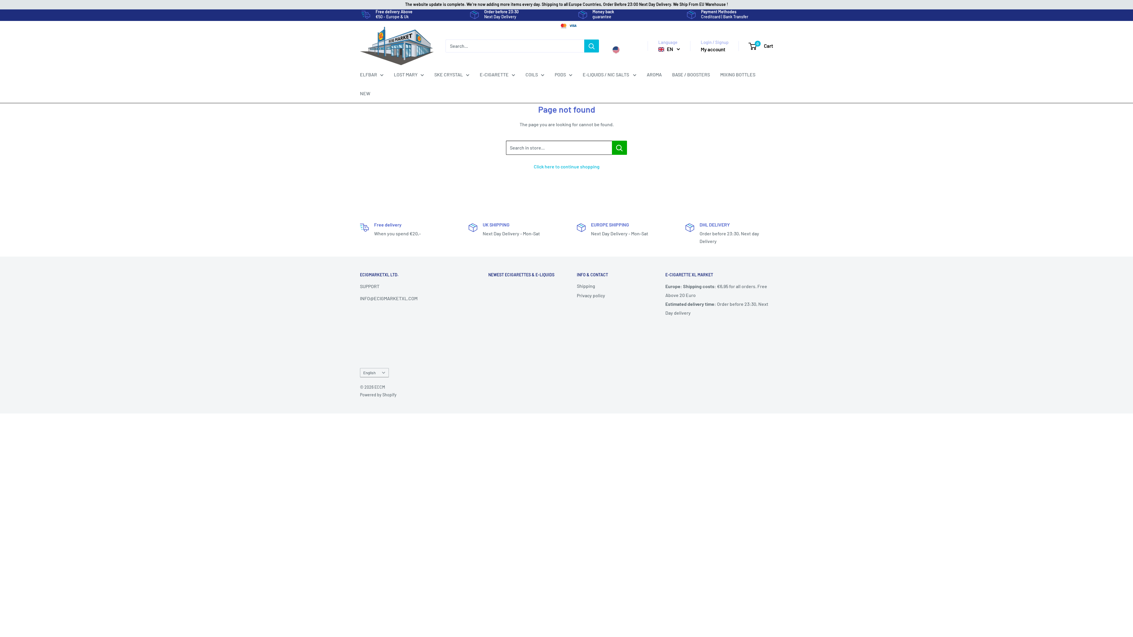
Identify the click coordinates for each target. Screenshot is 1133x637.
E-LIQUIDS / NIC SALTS (606, 74)
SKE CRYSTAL (448, 74)
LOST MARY (405, 74)
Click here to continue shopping (567, 166)
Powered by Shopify (378, 394)
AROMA (654, 74)
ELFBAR (368, 74)
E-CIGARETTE (494, 74)
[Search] (591, 46)
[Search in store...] (619, 148)
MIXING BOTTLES (737, 74)
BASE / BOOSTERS (691, 74)
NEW (365, 93)
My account (713, 49)
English (369, 372)
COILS (531, 74)
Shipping (586, 286)
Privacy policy (591, 295)
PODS (560, 74)
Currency (622, 42)
